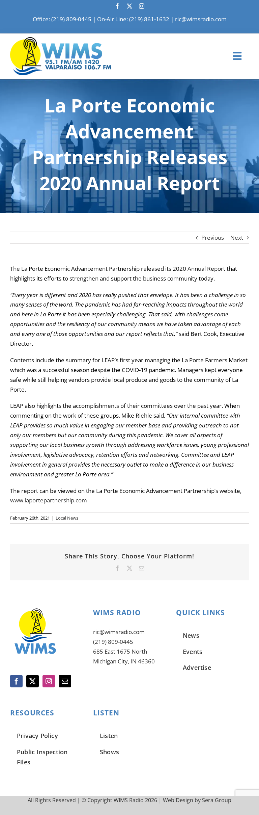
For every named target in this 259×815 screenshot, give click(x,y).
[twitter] (129, 6)
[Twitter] (32, 681)
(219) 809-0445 (113, 642)
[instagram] (141, 6)
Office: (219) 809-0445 (62, 19)
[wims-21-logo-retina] (60, 40)
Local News (67, 518)
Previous (212, 237)
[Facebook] (16, 681)
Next (236, 237)
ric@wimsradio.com (201, 19)
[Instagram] (48, 681)
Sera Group (216, 800)
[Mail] (65, 681)
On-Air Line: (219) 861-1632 (133, 19)
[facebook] (117, 6)
